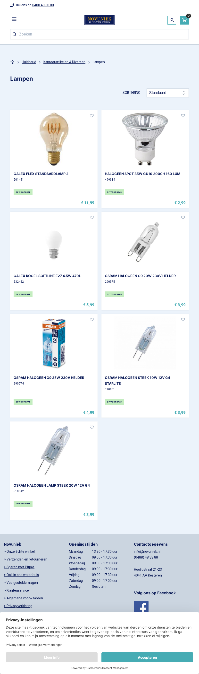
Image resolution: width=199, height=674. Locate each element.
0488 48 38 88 (43, 5)
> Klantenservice (16, 590)
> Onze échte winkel (19, 551)
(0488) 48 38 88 (146, 557)
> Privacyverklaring (18, 606)
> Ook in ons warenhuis (21, 575)
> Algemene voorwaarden (23, 598)
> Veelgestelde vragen (21, 582)
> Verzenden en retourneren (25, 559)
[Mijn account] (171, 20)
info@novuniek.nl (147, 551)
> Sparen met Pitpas (19, 567)
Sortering (131, 92)
